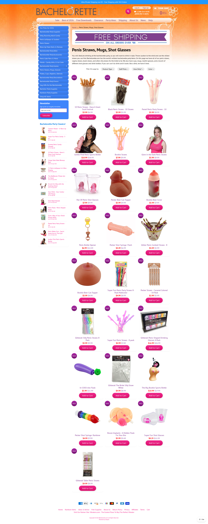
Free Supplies (96, 510)
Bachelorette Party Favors (49, 81)
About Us (134, 20)
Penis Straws (44, 43)
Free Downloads (83, 20)
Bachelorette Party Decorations (51, 77)
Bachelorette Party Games (54, 66)
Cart (148, 510)
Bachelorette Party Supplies (50, 32)
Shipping (123, 20)
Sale (57, 20)
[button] (108, 69)
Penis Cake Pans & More (49, 58)
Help (150, 20)
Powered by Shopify (104, 519)
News (143, 20)
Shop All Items (45, 97)
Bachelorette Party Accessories (51, 55)
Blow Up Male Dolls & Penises (51, 47)
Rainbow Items (70, 510)
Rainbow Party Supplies (48, 93)
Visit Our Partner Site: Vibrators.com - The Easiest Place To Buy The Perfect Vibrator (104, 512)
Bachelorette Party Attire (48, 51)
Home (74, 27)
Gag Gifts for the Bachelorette (51, 85)
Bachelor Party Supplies (48, 89)
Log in (137, 8)
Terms (142, 510)
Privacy (126, 510)
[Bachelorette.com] (68, 10)
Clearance (98, 20)
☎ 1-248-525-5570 (141, 12)
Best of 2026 (68, 20)
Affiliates (135, 510)
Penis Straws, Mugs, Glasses (50, 70)
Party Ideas (111, 20)
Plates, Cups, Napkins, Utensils (51, 74)
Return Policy (117, 510)
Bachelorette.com (103, 518)
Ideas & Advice (83, 510)
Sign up (146, 8)
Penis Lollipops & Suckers (49, 39)
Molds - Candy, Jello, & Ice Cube (52, 62)
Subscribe (46, 115)
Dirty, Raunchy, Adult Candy (50, 36)
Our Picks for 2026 (47, 28)
